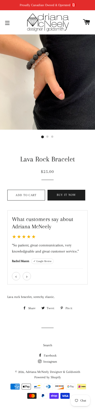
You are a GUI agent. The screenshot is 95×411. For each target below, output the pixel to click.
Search (47, 345)
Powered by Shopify (47, 377)
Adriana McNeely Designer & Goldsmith (53, 372)
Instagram (49, 361)
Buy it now (66, 195)
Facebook (50, 355)
